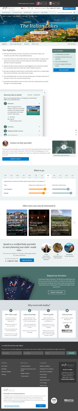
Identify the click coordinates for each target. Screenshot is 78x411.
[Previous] (28, 110)
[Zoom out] (76, 132)
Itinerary (15, 44)
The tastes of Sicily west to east (60, 223)
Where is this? (71, 38)
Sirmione (10, 103)
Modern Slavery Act (45, 380)
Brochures (44, 12)
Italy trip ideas (72, 44)
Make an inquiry (64, 70)
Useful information (25, 366)
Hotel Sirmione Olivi (16, 120)
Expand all (37, 95)
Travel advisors (25, 376)
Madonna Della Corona (15, 131)
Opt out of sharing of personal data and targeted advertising (12, 406)
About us (36, 12)
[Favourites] (29, 8)
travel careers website (67, 379)
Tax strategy (43, 382)
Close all (29, 95)
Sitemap (4, 374)
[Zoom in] (76, 130)
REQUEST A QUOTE (69, 8)
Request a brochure (57, 292)
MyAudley (4, 369)
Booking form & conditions (47, 369)
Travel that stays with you (61, 155)
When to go (35, 44)
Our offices (4, 366)
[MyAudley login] (32, 8)
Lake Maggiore (13, 135)
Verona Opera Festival (36, 223)
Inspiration (27, 12)
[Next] (38, 110)
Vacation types (17, 12)
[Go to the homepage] (8, 8)
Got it (40, 405)
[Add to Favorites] (74, 18)
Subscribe (71, 353)
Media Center (43, 385)
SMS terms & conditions (46, 371)
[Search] (74, 12)
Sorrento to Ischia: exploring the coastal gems (16, 222)
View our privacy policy (19, 401)
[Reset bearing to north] (76, 135)
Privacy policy (43, 374)
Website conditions (45, 366)
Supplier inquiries (25, 373)
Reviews (26, 44)
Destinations (6, 12)
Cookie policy (43, 377)
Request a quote (16, 159)
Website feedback (6, 371)
